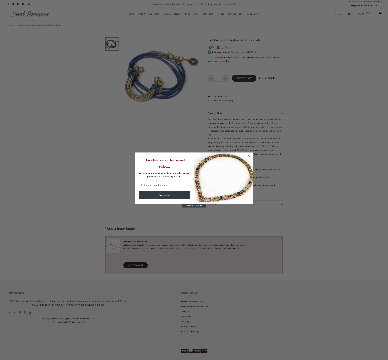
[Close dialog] (249, 156)
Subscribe (164, 195)
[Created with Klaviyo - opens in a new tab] (194, 206)
